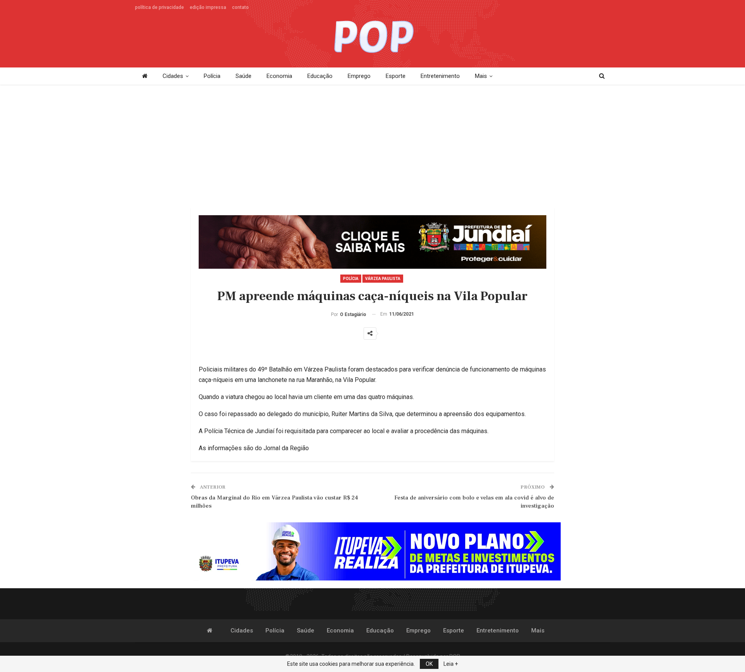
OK (429, 664)
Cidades (173, 76)
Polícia (212, 76)
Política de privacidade (159, 7)
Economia (279, 76)
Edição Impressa (208, 7)
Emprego (359, 76)
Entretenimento (440, 76)
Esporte (395, 76)
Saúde (243, 76)
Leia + (451, 664)
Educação (320, 76)
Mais (481, 76)
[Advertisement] (372, 146)
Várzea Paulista (382, 278)
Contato (240, 7)
